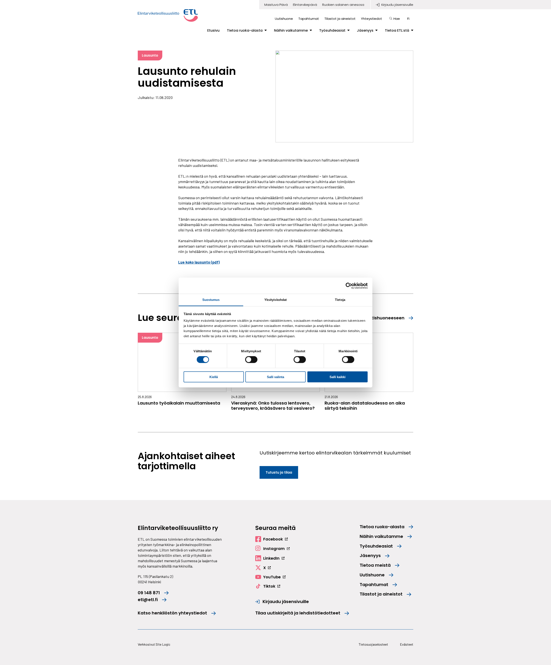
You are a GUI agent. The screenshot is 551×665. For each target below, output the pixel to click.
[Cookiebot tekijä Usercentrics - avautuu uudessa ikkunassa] (349, 285)
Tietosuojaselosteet (373, 644)
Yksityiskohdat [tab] (275, 300)
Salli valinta (275, 377)
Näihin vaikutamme (291, 30)
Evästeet (406, 644)
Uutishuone (284, 18)
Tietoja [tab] (340, 300)
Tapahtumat (308, 18)
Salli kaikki (337, 377)
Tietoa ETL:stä (397, 30)
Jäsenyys (365, 30)
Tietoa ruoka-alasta (245, 30)
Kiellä (213, 377)
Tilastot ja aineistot (340, 18)
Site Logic (163, 644)
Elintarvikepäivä (305, 5)
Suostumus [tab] (211, 300)
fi (408, 18)
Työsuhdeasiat (332, 30)
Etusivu (213, 30)
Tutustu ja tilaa (279, 472)
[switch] (251, 359)
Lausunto (150, 55)
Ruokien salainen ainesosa (343, 5)
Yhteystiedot (371, 18)
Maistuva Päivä (276, 5)
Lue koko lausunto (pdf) (199, 262)
